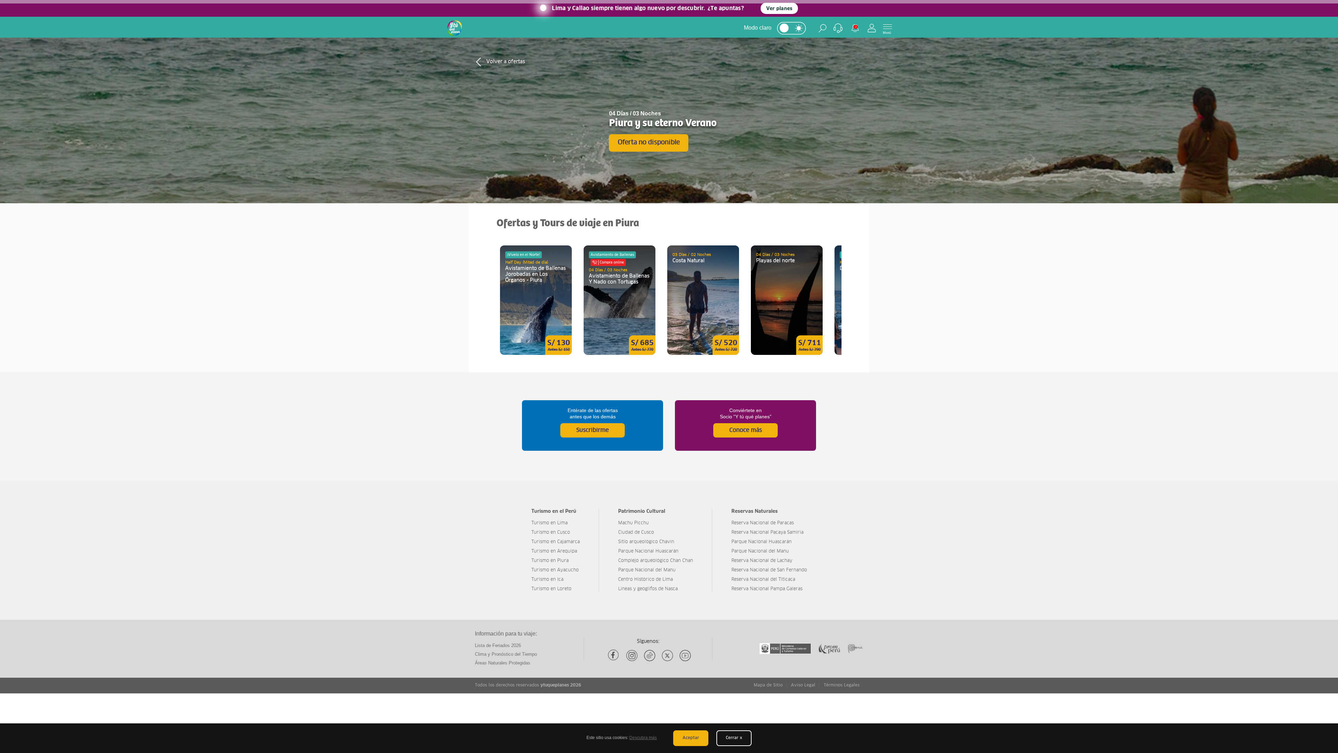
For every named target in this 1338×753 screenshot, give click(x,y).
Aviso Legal (803, 685)
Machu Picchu (633, 523)
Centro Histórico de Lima (645, 579)
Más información (536, 300)
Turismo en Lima (549, 523)
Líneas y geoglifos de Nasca (648, 589)
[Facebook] (614, 655)
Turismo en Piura (550, 560)
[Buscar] (822, 28)
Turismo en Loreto (551, 589)
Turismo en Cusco (550, 532)
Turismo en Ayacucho (555, 570)
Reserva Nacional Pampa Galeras (766, 589)
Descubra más (643, 737)
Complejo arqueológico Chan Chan (655, 560)
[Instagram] (631, 655)
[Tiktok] (649, 655)
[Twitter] (667, 655)
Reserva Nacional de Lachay (761, 560)
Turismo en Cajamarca (555, 542)
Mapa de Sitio (768, 685)
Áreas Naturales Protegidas (502, 662)
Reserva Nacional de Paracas (762, 523)
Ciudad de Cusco (636, 532)
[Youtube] (685, 655)
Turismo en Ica (547, 579)
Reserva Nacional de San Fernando (769, 570)
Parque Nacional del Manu (647, 570)
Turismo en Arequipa (554, 551)
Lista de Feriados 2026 (498, 645)
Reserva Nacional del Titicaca (763, 579)
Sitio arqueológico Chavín (646, 542)
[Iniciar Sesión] (872, 28)
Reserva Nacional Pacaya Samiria (767, 532)
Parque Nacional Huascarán (648, 551)
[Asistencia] (838, 28)
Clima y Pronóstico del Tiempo (506, 654)
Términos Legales (842, 685)
